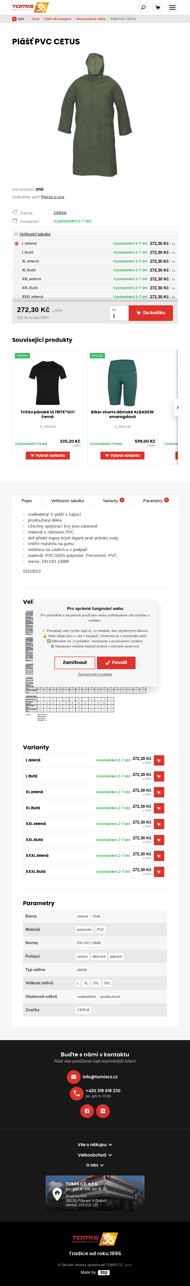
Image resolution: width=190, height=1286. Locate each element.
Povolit (119, 663)
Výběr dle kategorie (58, 19)
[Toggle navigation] (143, 7)
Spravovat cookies (95, 674)
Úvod (36, 19)
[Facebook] (87, 1111)
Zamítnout (75, 663)
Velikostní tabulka (35, 234)
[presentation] (178, 407)
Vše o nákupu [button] (92, 1145)
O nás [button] (92, 1165)
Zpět (21, 19)
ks (114, 310)
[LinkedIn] (103, 1111)
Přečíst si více (52, 197)
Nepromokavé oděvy (91, 19)
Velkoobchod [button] (92, 1155)
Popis (27, 500)
